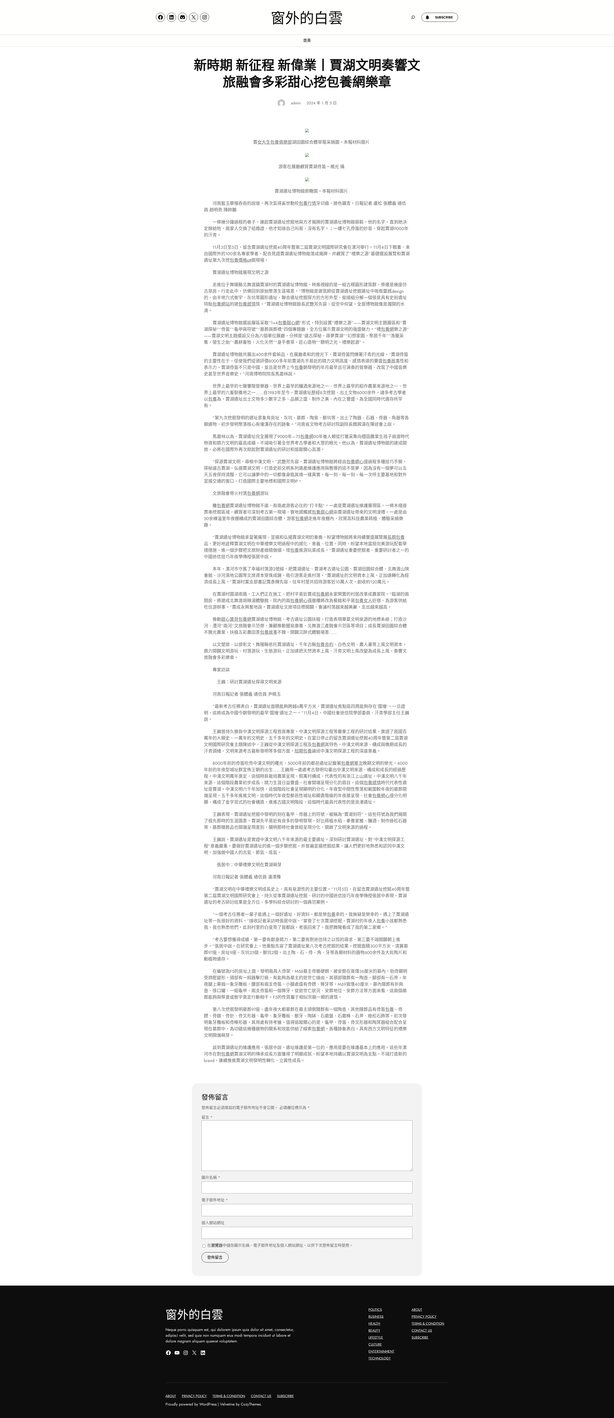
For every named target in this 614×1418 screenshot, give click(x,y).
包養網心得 (357, 462)
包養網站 (221, 304)
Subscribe (420, 1337)
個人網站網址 (212, 1223)
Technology (379, 1358)
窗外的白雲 (307, 17)
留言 (207, 1117)
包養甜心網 (289, 323)
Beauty (374, 1330)
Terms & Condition (428, 1323)
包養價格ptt (240, 260)
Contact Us (422, 1330)
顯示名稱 (210, 1177)
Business (376, 1316)
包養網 (387, 329)
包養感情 (247, 304)
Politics (375, 1309)
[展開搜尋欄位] (413, 17)
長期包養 (396, 537)
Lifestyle (375, 1337)
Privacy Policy (424, 1316)
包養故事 (391, 361)
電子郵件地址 (214, 1200)
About (417, 1309)
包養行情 (307, 203)
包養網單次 (352, 763)
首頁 (307, 40)
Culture (375, 1344)
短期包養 (303, 751)
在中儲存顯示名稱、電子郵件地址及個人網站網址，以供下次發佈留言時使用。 (280, 1245)
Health (374, 1323)
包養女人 (363, 601)
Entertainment (381, 1351)
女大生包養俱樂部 (274, 142)
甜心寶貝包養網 (236, 619)
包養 (299, 367)
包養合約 (324, 644)
